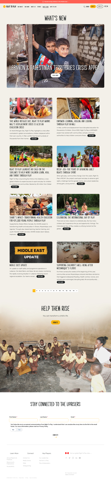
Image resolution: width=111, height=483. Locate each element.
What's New (46, 7)
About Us (33, 7)
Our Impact (20, 7)
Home (9, 6)
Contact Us (26, 458)
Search (87, 6)
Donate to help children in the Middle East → (56, 1)
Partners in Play (44, 460)
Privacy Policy (21, 477)
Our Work (27, 7)
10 (60, 290)
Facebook (66, 458)
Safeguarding (27, 466)
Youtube (80, 458)
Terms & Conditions (33, 477)
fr (105, 6)
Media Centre (27, 460)
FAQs (24, 463)
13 (70, 290)
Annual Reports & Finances (12, 458)
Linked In (76, 458)
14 (73, 290)
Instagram (73, 458)
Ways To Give (53, 7)
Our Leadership (43, 458)
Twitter (69, 458)
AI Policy (26, 477)
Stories (39, 7)
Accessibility (10, 466)
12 (66, 290)
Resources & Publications (10, 463)
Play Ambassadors (44, 463)
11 (63, 290)
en (107, 6)
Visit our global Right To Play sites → (80, 453)
